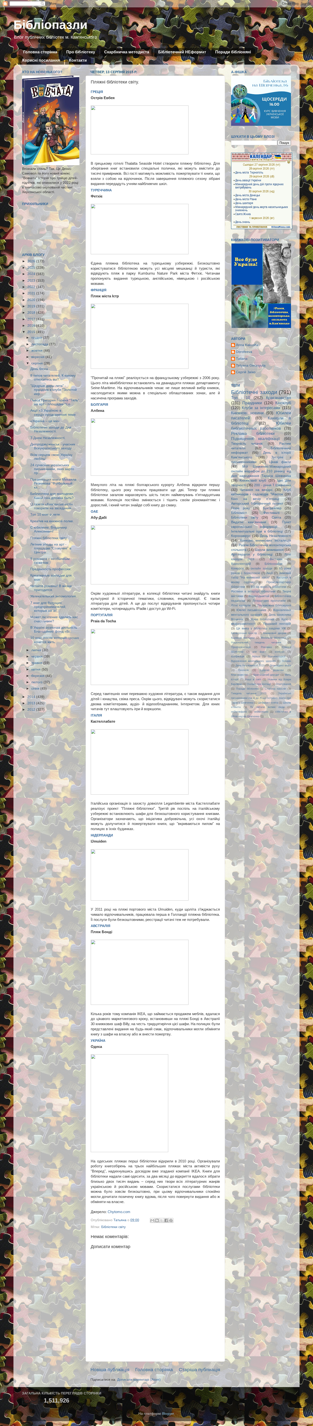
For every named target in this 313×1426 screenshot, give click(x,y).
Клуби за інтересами (261, 408)
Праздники (252, 403)
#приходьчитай (258, 596)
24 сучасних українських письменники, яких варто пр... (52, 469)
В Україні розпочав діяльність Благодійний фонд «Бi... (53, 629)
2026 (31, 261)
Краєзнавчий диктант (266, 674)
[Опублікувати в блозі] (157, 1220)
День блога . (40, 369)
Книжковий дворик (274, 633)
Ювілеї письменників (251, 610)
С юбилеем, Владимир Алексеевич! (48, 529)
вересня (38, 357)
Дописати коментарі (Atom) (139, 1379)
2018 (31, 312)
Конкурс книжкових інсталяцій (265, 540)
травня (37, 663)
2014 (31, 697)
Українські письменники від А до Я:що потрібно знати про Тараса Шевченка (261, 698)
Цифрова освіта (268, 702)
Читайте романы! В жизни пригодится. (51, 588)
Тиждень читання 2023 (248, 693)
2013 (31, 703)
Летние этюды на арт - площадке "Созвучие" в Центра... (50, 548)
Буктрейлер (272, 508)
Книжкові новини (247, 413)
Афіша (256, 656)
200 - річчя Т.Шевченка (272, 485)
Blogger (168, 1413)
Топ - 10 (240, 397)
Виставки (276, 559)
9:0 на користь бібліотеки (268, 587)
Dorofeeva (244, 352)
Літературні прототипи (269, 601)
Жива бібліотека (262, 619)
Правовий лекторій (277, 624)
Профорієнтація (241, 647)
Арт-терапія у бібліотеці (251, 554)
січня (35, 688)
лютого (37, 682)
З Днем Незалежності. (48, 438)
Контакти (78, 60)
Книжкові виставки (243, 637)
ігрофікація (237, 656)
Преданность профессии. (50, 569)
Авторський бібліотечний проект (257, 503)
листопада (40, 344)
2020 (31, 300)
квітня (36, 669)
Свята (276, 517)
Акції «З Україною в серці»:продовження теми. (53, 412)
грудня (37, 337)
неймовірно (261, 711)
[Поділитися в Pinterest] (170, 1220)
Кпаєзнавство (239, 674)
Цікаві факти (280, 462)
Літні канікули (241, 605)
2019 (31, 306)
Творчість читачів (246, 443)
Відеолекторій (241, 564)
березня (38, 676)
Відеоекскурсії (276, 656)
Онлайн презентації (259, 684)
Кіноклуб (283, 403)
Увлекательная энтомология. (53, 596)
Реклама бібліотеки (253, 433)
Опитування (283, 684)
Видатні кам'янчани (248, 522)
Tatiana (241, 358)
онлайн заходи (261, 568)
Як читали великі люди (267, 707)
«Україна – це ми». (45, 421)
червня (37, 656)
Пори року (240, 508)
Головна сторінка (40, 52)
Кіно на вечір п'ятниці (255, 499)
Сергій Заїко (246, 372)
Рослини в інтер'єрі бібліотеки (253, 591)
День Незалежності (275, 536)
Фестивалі (271, 513)
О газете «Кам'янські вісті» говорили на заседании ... (52, 506)
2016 (31, 325)
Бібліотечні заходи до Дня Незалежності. (50, 429)
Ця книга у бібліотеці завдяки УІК (261, 628)
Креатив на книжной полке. (52, 521)
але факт (259, 651)
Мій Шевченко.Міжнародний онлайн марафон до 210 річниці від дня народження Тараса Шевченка (261, 471)
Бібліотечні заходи (254, 392)
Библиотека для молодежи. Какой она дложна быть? (52, 495)
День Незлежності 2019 (250, 665)
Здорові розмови (272, 670)
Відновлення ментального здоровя (253, 661)
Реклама (266, 647)
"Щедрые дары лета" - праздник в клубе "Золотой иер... (53, 389)
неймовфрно (239, 711)
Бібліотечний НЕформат (182, 52)
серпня (37, 363)
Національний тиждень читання (256, 642)
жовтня (37, 350)
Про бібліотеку (80, 52)
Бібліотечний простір (244, 633)
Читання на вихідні (256, 490)
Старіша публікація (199, 1369)
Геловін (286, 661)
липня (36, 650)
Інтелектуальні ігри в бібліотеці (257, 531)
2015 (31, 332)
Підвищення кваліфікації (255, 438)
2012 (31, 709)
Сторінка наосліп (275, 688)
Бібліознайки (273, 564)
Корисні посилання (41, 60)
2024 (31, 274)
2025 (31, 267)
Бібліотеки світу (113, 1227)
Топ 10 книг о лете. (45, 514)
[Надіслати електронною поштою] (152, 1220)
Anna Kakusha (247, 345)
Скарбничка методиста (126, 52)
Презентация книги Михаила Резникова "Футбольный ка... (53, 483)
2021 (31, 293)
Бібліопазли (50, 25)
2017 (31, 319)
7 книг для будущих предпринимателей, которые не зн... (48, 607)
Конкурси (237, 568)
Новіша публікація (109, 1369)
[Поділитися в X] (161, 1220)
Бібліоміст (239, 513)
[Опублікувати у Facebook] (166, 1220)
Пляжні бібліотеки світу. (48, 538)
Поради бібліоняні (233, 52)
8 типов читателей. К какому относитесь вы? (53, 377)
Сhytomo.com (119, 1212)
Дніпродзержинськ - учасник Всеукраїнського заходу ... (53, 446)
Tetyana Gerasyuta (251, 365)
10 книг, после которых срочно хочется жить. (54, 640)
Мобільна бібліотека (273, 637)
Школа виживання (269, 550)
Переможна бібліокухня (274, 605)
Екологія (243, 670)
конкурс (280, 651)
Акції (269, 573)
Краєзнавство (278, 397)
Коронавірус (241, 536)
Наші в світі (253, 679)
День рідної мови (280, 665)
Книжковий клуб (253, 480)
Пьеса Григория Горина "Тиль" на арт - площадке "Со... (54, 402)
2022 (31, 287)
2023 (31, 280)
